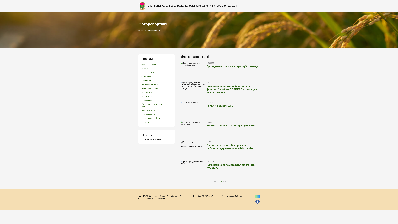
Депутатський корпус (150, 88)
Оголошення (146, 76)
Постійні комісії (147, 92)
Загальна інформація (150, 65)
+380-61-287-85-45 (205, 196)
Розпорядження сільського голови (153, 105)
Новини (144, 69)
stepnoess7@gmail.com (237, 196)
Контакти (145, 122)
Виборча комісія (148, 110)
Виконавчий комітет (149, 84)
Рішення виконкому (149, 114)
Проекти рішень (148, 96)
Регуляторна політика (150, 118)
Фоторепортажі (148, 73)
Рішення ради (147, 100)
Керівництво (146, 80)
